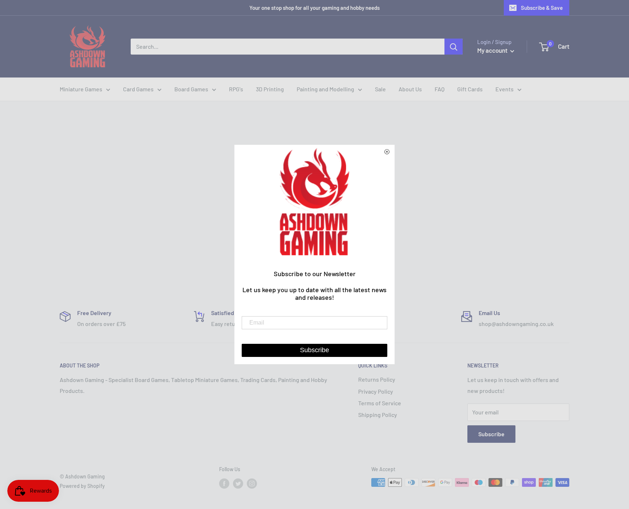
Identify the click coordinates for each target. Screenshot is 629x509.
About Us (410, 89)
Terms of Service (379, 402)
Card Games (138, 89)
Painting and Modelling (325, 89)
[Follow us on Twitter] (238, 483)
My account (493, 50)
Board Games (191, 89)
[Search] (453, 47)
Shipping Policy (377, 414)
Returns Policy (376, 379)
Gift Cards (470, 89)
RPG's (236, 89)
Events (504, 89)
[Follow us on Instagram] (252, 483)
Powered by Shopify (82, 486)
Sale (380, 89)
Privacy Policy (375, 391)
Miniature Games (81, 89)
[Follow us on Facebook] (224, 483)
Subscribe (491, 433)
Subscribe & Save (542, 7)
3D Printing (270, 89)
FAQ (439, 89)
